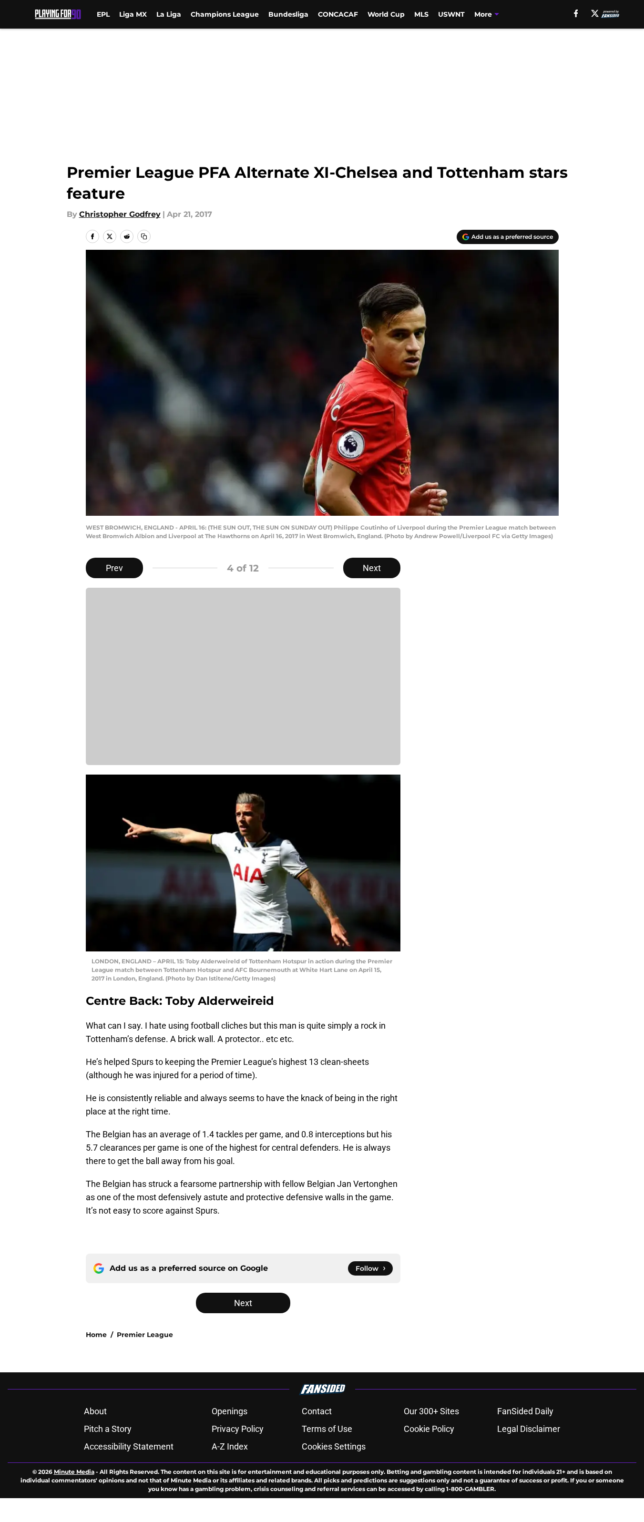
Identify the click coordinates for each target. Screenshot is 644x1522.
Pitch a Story (108, 1429)
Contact (317, 1411)
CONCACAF (338, 14)
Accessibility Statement (129, 1446)
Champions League (225, 14)
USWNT (451, 14)
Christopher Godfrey (120, 214)
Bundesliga (288, 14)
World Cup (386, 14)
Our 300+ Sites (431, 1411)
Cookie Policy (429, 1429)
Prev (114, 568)
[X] (595, 13)
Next (372, 568)
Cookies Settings (334, 1446)
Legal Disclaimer (528, 1429)
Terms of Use (327, 1429)
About (95, 1411)
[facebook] (576, 13)
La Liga (168, 14)
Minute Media (74, 1471)
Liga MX (133, 14)
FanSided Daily (525, 1411)
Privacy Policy (238, 1429)
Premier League (145, 1334)
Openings (229, 1411)
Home (96, 1334)
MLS (421, 14)
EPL (103, 14)
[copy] (144, 236)
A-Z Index (230, 1446)
